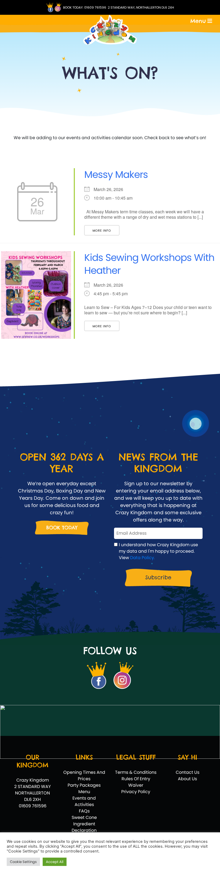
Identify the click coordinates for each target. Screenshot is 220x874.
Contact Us (187, 772)
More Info (102, 230)
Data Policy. (142, 558)
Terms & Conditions (135, 772)
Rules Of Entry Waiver (136, 782)
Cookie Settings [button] (23, 861)
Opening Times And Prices (84, 775)
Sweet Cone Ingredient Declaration (84, 823)
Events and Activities (84, 801)
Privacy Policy (135, 792)
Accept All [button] (54, 861)
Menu (84, 792)
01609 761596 (95, 7)
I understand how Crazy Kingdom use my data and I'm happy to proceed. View (158, 551)
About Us (187, 779)
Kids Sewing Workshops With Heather (149, 264)
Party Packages (84, 785)
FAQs (84, 811)
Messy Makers (116, 174)
